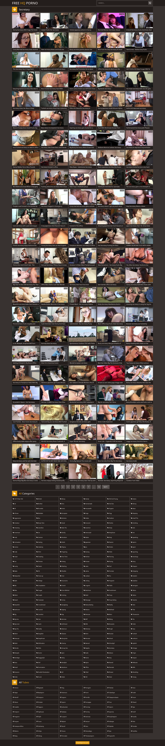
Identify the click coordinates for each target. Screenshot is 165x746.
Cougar (40, 590)
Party (110, 537)
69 (15, 508)
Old (86, 677)
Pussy (110, 595)
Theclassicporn (89, 736)
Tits (133, 619)
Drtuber (40, 702)
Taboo (134, 590)
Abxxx (16, 702)
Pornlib (87, 697)
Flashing (64, 566)
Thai (133, 609)
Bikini (16, 633)
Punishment (112, 590)
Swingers (135, 585)
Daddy (40, 629)
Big (15, 614)
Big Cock (16, 624)
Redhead (111, 609)
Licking (87, 581)
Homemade (88, 504)
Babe (15, 571)
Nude (86, 653)
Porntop (87, 707)
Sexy (110, 658)
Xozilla (134, 716)
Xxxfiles (134, 731)
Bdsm (16, 595)
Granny (63, 643)
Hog (62, 688)
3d (15, 504)
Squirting (135, 552)
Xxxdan (134, 726)
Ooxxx (63, 731)
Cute (39, 619)
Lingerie (87, 585)
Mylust (63, 721)
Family (63, 532)
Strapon (134, 566)
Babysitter (17, 576)
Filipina (63, 547)
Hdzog (40, 736)
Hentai (87, 499)
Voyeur (134, 658)
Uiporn (111, 707)
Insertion (87, 528)
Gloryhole (64, 638)
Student (134, 576)
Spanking (135, 537)
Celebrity (40, 547)
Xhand (134, 702)
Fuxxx (40, 721)
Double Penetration (43, 672)
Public (110, 585)
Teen (133, 605)
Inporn (63, 702)
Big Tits (16, 629)
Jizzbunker (64, 707)
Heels (63, 677)
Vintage (134, 648)
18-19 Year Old (18, 499)
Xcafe (134, 692)
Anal (15, 537)
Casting (40, 542)
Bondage (17, 658)
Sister (110, 677)
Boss (15, 662)
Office (87, 667)
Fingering (64, 552)
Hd (62, 672)
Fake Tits (64, 528)
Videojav (111, 721)
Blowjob (16, 653)
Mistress (87, 629)
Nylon (87, 662)
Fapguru (40, 707)
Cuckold (40, 609)
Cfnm (39, 552)
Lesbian (87, 576)
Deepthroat (41, 638)
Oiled (86, 672)
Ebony (63, 499)
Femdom (64, 537)
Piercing (111, 556)
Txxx (110, 702)
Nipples (87, 648)
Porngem (88, 688)
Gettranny (41, 726)
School (110, 638)
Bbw (15, 590)
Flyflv (39, 716)
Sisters (134, 499)
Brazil (16, 667)
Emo (62, 504)
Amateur (16, 523)
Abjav (16, 692)
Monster (87, 638)
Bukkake (40, 513)
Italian (87, 537)
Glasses (63, 633)
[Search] (150, 3)
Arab (15, 552)
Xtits (133, 721)
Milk (86, 624)
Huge (86, 513)
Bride (15, 677)
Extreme (63, 518)
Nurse (87, 658)
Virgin (134, 653)
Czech (39, 624)
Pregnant (111, 581)
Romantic (111, 624)
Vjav (110, 731)
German (63, 619)
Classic (40, 566)
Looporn (64, 716)
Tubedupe (112, 692)
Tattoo (134, 595)
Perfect (110, 547)
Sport (134, 547)
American (17, 532)
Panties (110, 523)
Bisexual (16, 638)
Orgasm (111, 508)
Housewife (88, 508)
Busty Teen (41, 523)
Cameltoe (40, 528)
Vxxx (133, 688)
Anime (16, 547)
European (64, 513)
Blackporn (41, 692)
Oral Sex (111, 504)
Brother (40, 504)
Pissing (110, 561)
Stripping (135, 571)
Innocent (87, 523)
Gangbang (64, 605)
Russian (110, 633)
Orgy (110, 513)
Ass (15, 561)
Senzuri (87, 721)
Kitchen (87, 556)
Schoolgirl (111, 643)
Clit (39, 571)
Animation (17, 542)
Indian (87, 518)
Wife (133, 667)
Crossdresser (42, 605)
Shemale (111, 667)
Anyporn (17, 716)
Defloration (41, 643)
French (63, 585)
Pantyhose (111, 532)
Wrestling (135, 672)
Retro (110, 614)
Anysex (16, 721)
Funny (63, 600)
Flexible (63, 571)
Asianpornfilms (18, 726)
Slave (134, 508)
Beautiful (17, 605)
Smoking (135, 523)
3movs (16, 688)
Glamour (64, 629)
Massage (87, 600)
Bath (15, 581)
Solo (133, 528)
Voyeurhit (112, 736)
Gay (62, 614)
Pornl (86, 692)
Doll (39, 662)
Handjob (64, 662)
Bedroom (17, 609)
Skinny (134, 504)
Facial (63, 523)
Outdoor (111, 518)
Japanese (87, 542)
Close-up (40, 576)
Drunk (40, 677)
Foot (62, 576)
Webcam (135, 662)
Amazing (17, 528)
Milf (86, 619)
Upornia (111, 712)
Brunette (40, 508)
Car (39, 532)
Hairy (63, 658)
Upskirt (134, 643)
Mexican (87, 614)
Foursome (64, 581)
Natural (87, 643)
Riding (110, 619)
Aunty (16, 566)
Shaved (110, 662)
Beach (16, 600)
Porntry (87, 712)
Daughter (40, 633)
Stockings (135, 556)
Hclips (40, 731)
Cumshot (40, 614)
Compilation (41, 585)
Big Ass (16, 619)
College (40, 581)
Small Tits (135, 518)
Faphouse (41, 712)
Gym (62, 653)
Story (134, 561)
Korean (87, 561)
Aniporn (16, 712)
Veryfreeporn (113, 716)
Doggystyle (41, 658)
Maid (86, 595)
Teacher (134, 600)
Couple (40, 595)
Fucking (63, 595)
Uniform (134, 638)
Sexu (86, 726)
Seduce (110, 653)
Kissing (87, 552)
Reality (110, 605)
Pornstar (111, 571)
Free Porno (25, 3)
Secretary (111, 648)
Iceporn (63, 697)
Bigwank (40, 688)
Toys (133, 629)
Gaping (63, 609)
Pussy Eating (112, 600)
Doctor (40, 653)
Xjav (133, 707)
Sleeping (135, 513)
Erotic (63, 508)
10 (99, 487)
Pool (109, 566)
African (16, 513)
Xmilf (134, 712)
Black (15, 643)
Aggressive (17, 518)
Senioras (87, 716)
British (40, 499)
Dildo (39, 648)
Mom (86, 633)
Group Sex (64, 648)
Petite (110, 552)
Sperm (134, 542)
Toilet (134, 624)
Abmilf (16, 697)
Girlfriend (64, 624)
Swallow (134, 581)
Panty (110, 528)
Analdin (16, 707)
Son (133, 532)
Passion (110, 542)
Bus (39, 518)
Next (105, 487)
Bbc (15, 585)
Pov (109, 576)
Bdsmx (16, 731)
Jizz (86, 547)
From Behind (65, 590)
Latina (87, 571)
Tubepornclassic (113, 697)
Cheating (40, 556)
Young (134, 677)
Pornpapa (88, 702)
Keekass (63, 712)
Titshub (111, 688)
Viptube (111, 726)
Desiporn (40, 697)
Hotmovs (64, 692)
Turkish (134, 633)
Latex (86, 566)
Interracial (88, 532)
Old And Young (113, 499)
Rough (110, 629)
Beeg (15, 736)
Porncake (64, 736)
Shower (110, 672)
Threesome (135, 614)
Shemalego (88, 731)
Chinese (40, 561)
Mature (87, 609)
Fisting (63, 561)
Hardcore (64, 667)
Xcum (134, 697)
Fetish (63, 542)
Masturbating (89, 605)
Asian (16, 556)
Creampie (41, 600)
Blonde (16, 648)
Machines (88, 590)
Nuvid (63, 726)
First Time (64, 556)
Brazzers (16, 672)
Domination (41, 667)
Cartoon (40, 537)
